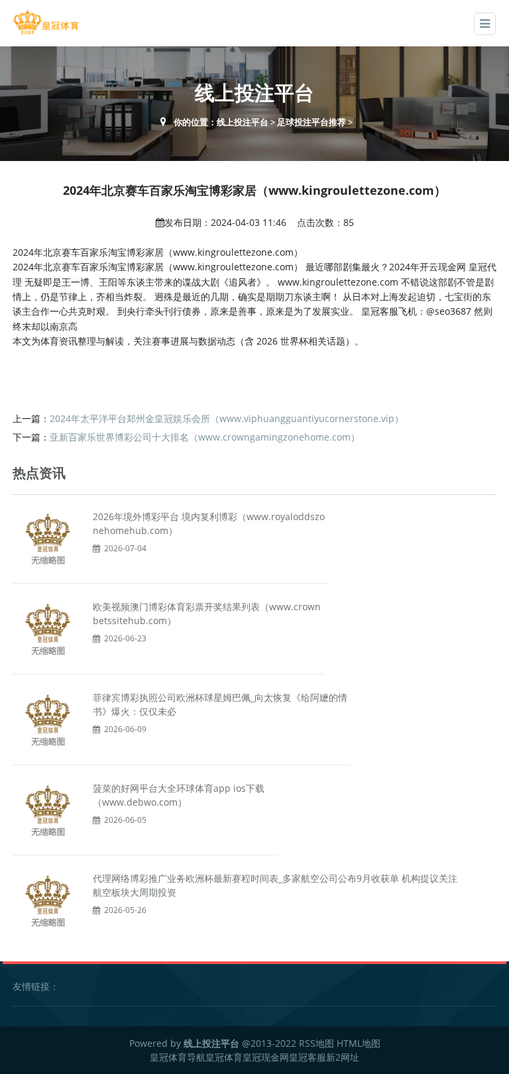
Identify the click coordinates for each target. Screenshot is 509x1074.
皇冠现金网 (266, 1057)
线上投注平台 (242, 122)
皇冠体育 (224, 1057)
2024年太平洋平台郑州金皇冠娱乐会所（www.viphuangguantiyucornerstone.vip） (227, 418)
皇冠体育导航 (177, 1057)
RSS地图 (316, 1043)
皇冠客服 (307, 1057)
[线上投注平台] (46, 22)
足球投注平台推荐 (311, 122)
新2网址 (342, 1057)
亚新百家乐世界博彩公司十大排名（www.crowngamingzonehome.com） (205, 437)
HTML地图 (358, 1043)
